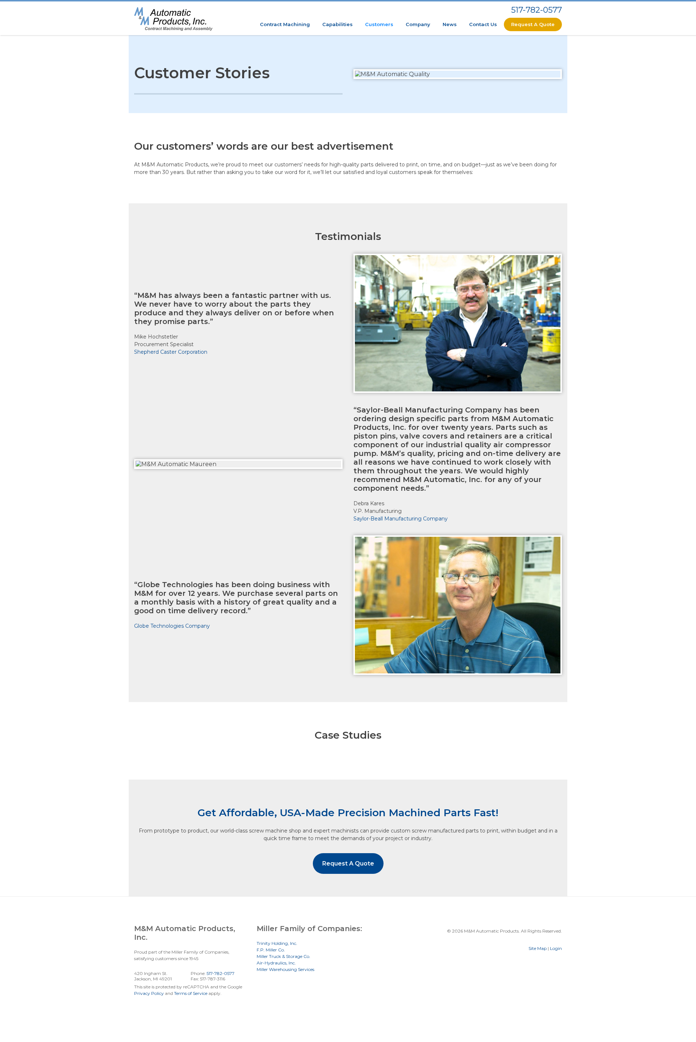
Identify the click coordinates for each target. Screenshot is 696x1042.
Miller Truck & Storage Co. (283, 956)
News (450, 24)
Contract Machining (285, 24)
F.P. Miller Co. (271, 949)
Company (418, 24)
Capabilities (337, 24)
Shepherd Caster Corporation (170, 352)
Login (556, 948)
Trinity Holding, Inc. (277, 943)
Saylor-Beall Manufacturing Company (400, 518)
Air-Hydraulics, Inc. (276, 963)
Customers (379, 24)
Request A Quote (533, 24)
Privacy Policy (149, 993)
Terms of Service (190, 993)
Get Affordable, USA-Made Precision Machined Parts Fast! (348, 812)
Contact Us (483, 24)
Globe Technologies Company (172, 626)
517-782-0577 (536, 10)
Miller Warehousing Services (285, 969)
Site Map (538, 948)
